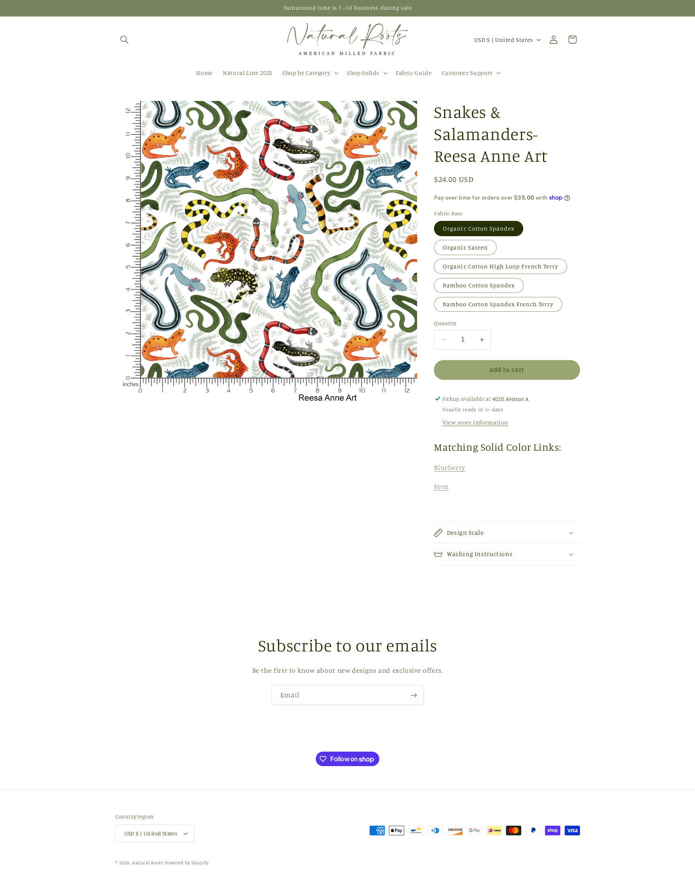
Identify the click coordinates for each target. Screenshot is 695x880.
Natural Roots (147, 863)
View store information (475, 422)
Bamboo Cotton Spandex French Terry (498, 304)
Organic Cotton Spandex (478, 228)
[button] (124, 39)
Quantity (445, 323)
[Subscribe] (414, 695)
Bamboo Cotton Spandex (479, 285)
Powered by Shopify (187, 863)
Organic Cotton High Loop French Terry (500, 266)
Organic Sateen (465, 247)
